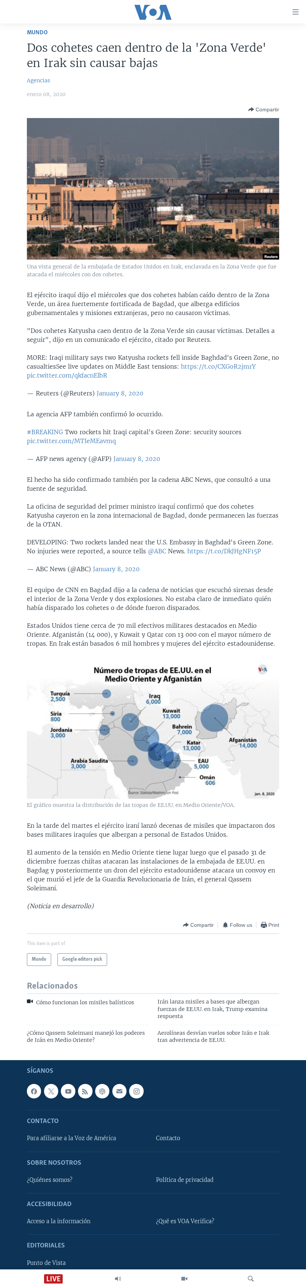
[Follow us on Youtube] (68, 1091)
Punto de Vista (46, 1263)
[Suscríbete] (119, 1091)
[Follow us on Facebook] (34, 1091)
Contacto (168, 1138)
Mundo (37, 32)
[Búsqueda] (251, 1278)
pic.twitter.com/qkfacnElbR (67, 375)
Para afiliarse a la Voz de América (71, 1138)
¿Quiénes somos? (49, 1180)
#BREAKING (45, 432)
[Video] (184, 1278)
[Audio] (118, 1278)
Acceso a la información (59, 1221)
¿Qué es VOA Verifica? (185, 1221)
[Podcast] (102, 1091)
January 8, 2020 (120, 393)
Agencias (38, 80)
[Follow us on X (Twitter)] (51, 1091)
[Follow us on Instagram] (136, 1091)
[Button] (263, 109)
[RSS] (85, 1091)
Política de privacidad (184, 1180)
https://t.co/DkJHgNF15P (224, 551)
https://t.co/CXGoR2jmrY (218, 366)
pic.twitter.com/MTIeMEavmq (71, 441)
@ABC (157, 551)
